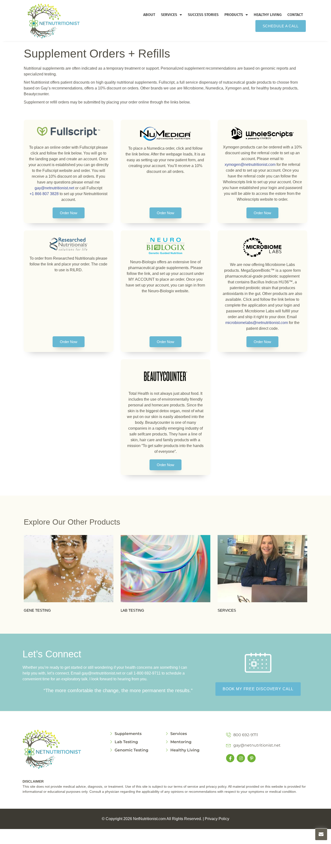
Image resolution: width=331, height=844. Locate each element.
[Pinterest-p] (251, 758)
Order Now (68, 213)
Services (169, 14)
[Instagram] (241, 758)
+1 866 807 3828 (44, 194)
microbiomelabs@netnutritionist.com (256, 323)
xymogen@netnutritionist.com (250, 164)
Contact (295, 14)
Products (233, 14)
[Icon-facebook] (230, 758)
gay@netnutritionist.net (54, 188)
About (149, 14)
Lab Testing (132, 610)
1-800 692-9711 (147, 673)
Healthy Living (268, 14)
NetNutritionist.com (149, 819)
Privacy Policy (217, 819)
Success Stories (203, 14)
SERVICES (227, 610)
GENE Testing (37, 610)
